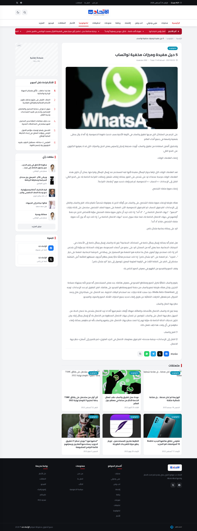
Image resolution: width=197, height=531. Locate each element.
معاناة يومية (41, 214)
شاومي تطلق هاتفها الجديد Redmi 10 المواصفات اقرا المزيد (163, 442)
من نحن (95, 2)
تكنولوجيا (83, 23)
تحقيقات (96, 23)
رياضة (118, 23)
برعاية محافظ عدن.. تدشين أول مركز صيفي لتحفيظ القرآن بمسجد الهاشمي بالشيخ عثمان (68, 31)
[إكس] (160, 354)
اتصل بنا (87, 2)
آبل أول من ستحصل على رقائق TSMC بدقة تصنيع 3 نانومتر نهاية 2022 (81, 398)
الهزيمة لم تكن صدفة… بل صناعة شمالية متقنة (164, 398)
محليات (164, 23)
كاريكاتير (43, 494)
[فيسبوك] (166, 354)
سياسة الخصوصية (76, 489)
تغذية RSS (42, 500)
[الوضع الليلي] (18, 12)
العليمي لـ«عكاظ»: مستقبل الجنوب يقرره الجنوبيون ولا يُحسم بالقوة (34, 143)
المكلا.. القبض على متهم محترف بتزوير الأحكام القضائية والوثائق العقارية (35, 101)
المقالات (79, 2)
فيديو (51, 23)
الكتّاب (81, 484)
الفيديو (43, 484)
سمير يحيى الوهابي (40, 171)
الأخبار (72, 23)
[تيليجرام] (153, 354)
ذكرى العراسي (42, 183)
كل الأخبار (42, 473)
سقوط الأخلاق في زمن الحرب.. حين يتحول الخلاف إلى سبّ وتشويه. (34, 166)
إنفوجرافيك (41, 489)
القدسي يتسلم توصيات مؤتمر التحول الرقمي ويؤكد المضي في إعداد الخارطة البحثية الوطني (34, 133)
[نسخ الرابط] (140, 354)
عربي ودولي (152, 23)
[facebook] (21, 3)
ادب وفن (139, 23)
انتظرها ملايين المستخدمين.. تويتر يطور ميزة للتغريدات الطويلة (123, 442)
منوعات (107, 23)
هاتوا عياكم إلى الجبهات (36, 202)
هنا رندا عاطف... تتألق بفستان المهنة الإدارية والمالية (35, 92)
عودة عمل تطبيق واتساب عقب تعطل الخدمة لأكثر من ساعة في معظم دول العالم (122, 400)
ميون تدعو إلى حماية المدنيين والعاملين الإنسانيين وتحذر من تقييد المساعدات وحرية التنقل (34, 111)
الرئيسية (176, 23)
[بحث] (24, 12)
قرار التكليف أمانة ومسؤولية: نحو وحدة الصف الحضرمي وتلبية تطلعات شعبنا (33, 191)
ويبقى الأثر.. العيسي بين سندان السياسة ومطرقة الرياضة (33, 178)
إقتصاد (128, 23)
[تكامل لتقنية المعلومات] (176, 527)
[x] (17, 3)
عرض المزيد (37, 226)
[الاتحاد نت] (98, 12)
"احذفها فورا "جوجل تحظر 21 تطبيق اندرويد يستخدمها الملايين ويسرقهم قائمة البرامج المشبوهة (81, 444)
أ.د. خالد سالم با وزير (40, 195)
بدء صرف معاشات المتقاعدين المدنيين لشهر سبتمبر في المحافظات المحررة (34, 122)
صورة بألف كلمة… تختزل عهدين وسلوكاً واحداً (129, 31)
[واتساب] (146, 354)
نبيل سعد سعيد (41, 206)
